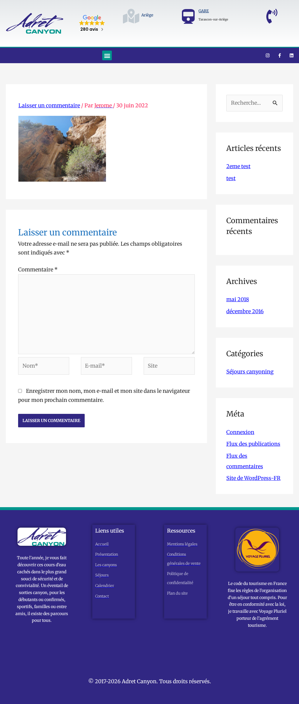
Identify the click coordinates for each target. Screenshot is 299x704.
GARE (204, 10)
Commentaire (38, 269)
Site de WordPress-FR (253, 478)
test (231, 178)
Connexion (240, 432)
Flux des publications (253, 443)
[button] (107, 55)
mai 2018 (237, 299)
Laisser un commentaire (49, 105)
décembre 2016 (245, 311)
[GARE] (188, 16)
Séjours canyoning (250, 371)
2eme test (238, 166)
